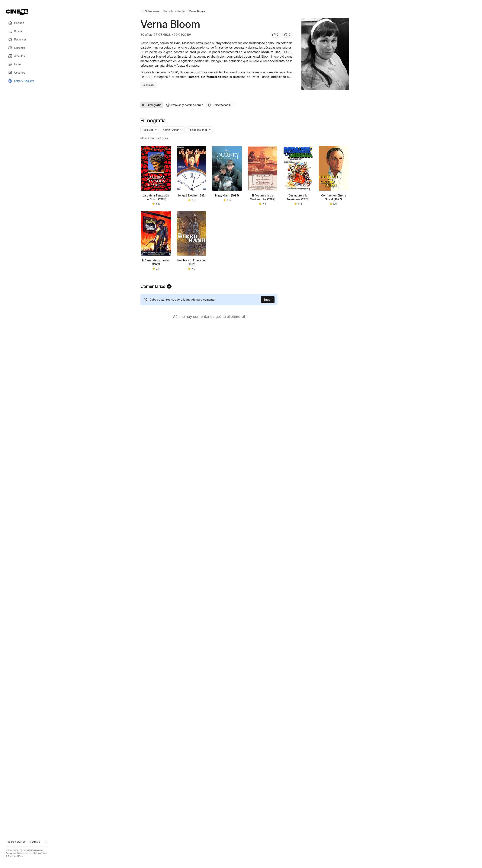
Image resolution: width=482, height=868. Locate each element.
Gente (181, 11)
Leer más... (149, 85)
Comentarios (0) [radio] (223, 105)
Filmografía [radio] (154, 105)
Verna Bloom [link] (197, 11)
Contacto (35, 842)
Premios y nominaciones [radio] (187, 105)
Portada (168, 11)
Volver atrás (152, 11)
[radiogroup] (172, 105)
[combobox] (149, 129)
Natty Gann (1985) (227, 195)
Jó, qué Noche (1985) (191, 195)
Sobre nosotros (16, 842)
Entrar (268, 299)
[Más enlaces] (46, 842)
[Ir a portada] (17, 12)
